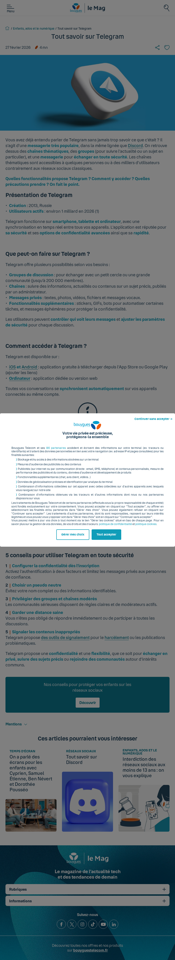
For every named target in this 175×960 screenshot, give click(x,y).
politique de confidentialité (115, 524)
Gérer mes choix (72, 534)
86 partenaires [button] (56, 448)
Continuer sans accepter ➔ (153, 419)
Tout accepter (106, 534)
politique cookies (146, 524)
